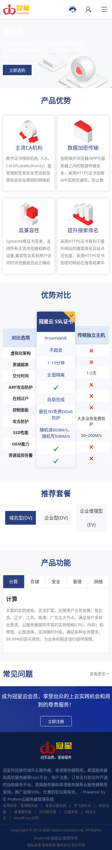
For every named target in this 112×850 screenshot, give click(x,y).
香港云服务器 (55, 805)
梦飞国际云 (82, 805)
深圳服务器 (47, 812)
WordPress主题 (26, 818)
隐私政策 (34, 845)
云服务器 (71, 812)
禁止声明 (78, 845)
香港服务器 (29, 805)
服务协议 (63, 845)
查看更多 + (99, 674)
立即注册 (56, 721)
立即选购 (17, 70)
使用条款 (49, 845)
